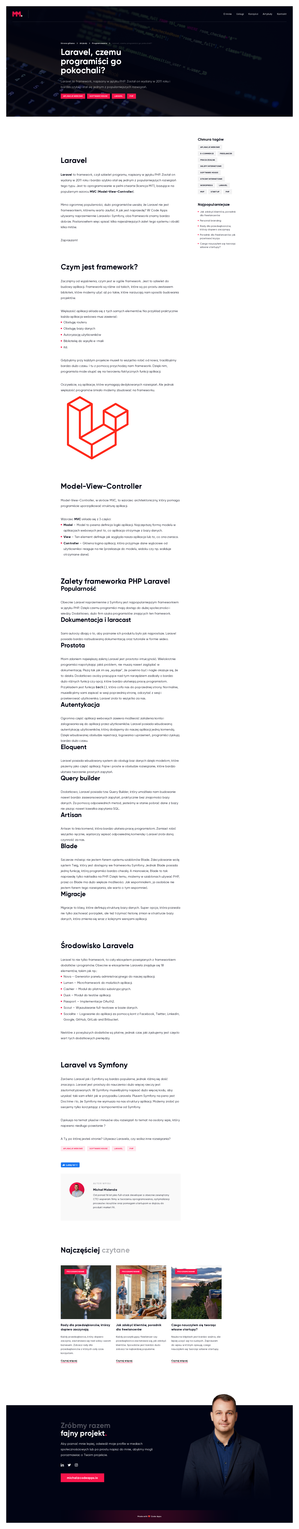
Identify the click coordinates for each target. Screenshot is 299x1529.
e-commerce (207, 153)
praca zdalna (207, 160)
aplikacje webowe (73, 96)
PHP (131, 96)
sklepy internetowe (211, 166)
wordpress (206, 185)
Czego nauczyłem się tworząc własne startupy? (218, 245)
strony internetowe (211, 179)
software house (98, 96)
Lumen (68, 983)
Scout (68, 1007)
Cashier (69, 989)
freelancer (226, 153)
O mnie (227, 13)
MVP (202, 192)
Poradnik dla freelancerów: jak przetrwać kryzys (217, 236)
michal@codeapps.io (82, 1478)
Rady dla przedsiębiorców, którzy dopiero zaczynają (215, 228)
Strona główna (68, 43)
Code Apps (159, 210)
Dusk (67, 995)
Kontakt (282, 13)
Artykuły (267, 13)
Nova (67, 976)
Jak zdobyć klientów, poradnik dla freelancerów (218, 213)
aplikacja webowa (83, 316)
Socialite (70, 1014)
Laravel (118, 96)
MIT (151, 186)
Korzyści (253, 13)
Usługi (240, 13)
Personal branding (210, 220)
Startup (215, 192)
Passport (70, 1001)
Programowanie (99, 43)
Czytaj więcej (69, 1360)
